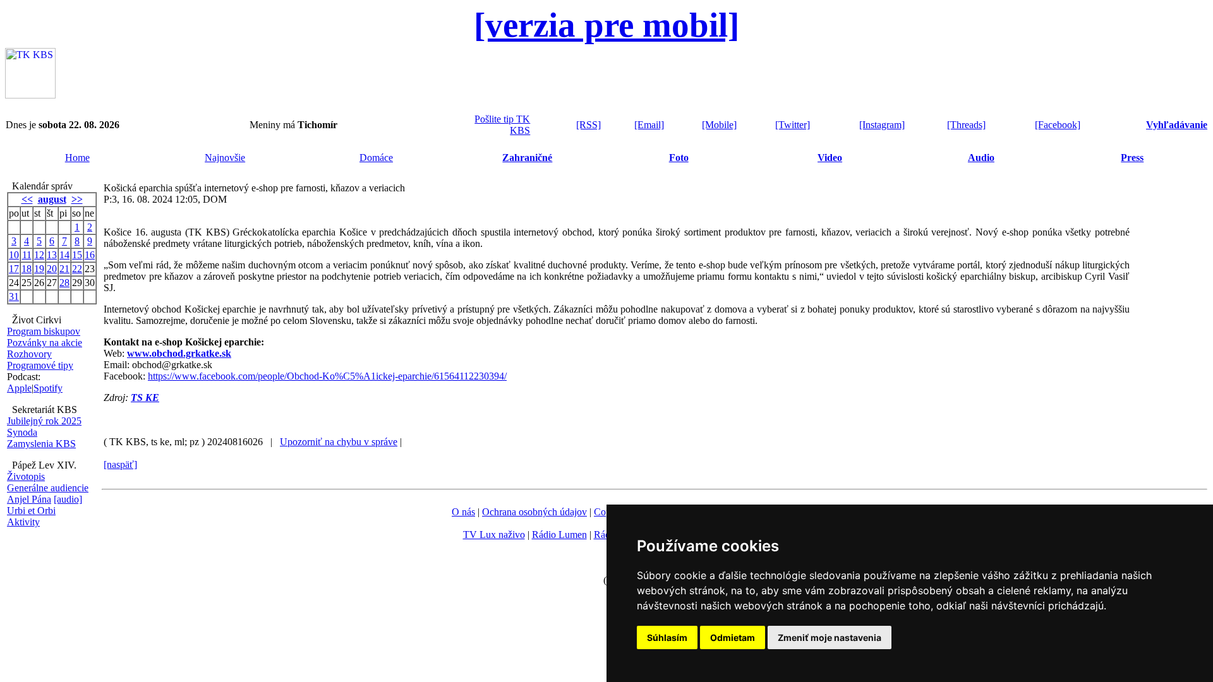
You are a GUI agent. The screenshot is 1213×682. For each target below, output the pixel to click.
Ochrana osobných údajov (534, 511)
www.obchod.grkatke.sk (179, 353)
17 (14, 268)
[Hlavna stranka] (30, 95)
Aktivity (23, 522)
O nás (463, 511)
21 (64, 268)
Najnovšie (225, 157)
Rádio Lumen (559, 534)
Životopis (26, 476)
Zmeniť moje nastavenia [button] (829, 637)
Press (1132, 157)
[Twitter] (792, 124)
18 (26, 268)
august (52, 199)
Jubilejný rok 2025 (44, 421)
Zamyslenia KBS (41, 443)
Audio (981, 157)
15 (77, 254)
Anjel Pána (29, 499)
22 (77, 268)
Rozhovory (29, 354)
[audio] (68, 499)
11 (27, 254)
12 (39, 254)
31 (14, 296)
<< (27, 199)
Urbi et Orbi (31, 510)
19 (39, 268)
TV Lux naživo (494, 534)
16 (90, 254)
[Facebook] (1057, 124)
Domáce (376, 157)
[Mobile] (719, 124)
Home (77, 157)
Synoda (22, 432)
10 (14, 254)
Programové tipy (40, 365)
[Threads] (966, 124)
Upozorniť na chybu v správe (338, 441)
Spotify (48, 388)
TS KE (145, 397)
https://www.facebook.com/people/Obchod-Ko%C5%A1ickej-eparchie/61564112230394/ (327, 376)
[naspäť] (120, 464)
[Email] (649, 124)
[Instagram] (882, 124)
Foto (679, 157)
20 (52, 268)
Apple (19, 388)
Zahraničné (527, 157)
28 (64, 282)
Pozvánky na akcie (44, 342)
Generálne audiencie (47, 487)
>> (77, 199)
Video (830, 157)
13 (52, 254)
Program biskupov (43, 331)
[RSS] (588, 124)
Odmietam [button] (732, 637)
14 (64, 254)
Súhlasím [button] (667, 637)
